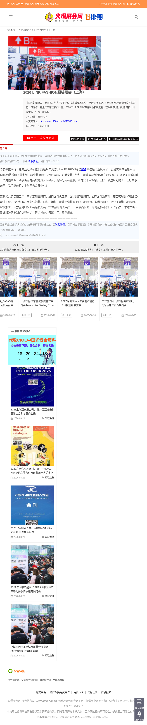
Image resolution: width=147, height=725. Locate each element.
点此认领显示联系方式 (125, 138)
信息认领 (92, 692)
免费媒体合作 (98, 138)
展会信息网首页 (26, 30)
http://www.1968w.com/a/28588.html (58, 121)
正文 (53, 30)
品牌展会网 (59, 680)
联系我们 (33, 161)
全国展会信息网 (29, 680)
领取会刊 (49, 418)
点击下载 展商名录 (42, 137)
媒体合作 (135, 4)
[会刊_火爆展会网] (73, 17)
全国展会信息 (42, 30)
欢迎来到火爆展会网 (113, 4)
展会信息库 (14, 680)
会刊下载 (26, 315)
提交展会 (41, 692)
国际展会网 (45, 680)
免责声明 (79, 692)
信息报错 (79, 138)
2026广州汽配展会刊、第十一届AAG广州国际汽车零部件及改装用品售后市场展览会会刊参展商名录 (32, 472)
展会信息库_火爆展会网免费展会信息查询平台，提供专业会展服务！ (48, 4)
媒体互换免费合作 (60, 692)
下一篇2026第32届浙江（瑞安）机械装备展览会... (99, 247)
